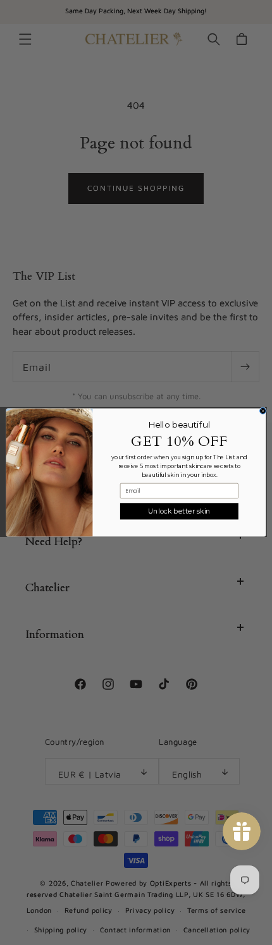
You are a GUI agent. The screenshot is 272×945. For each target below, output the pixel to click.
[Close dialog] (263, 411)
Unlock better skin (179, 511)
